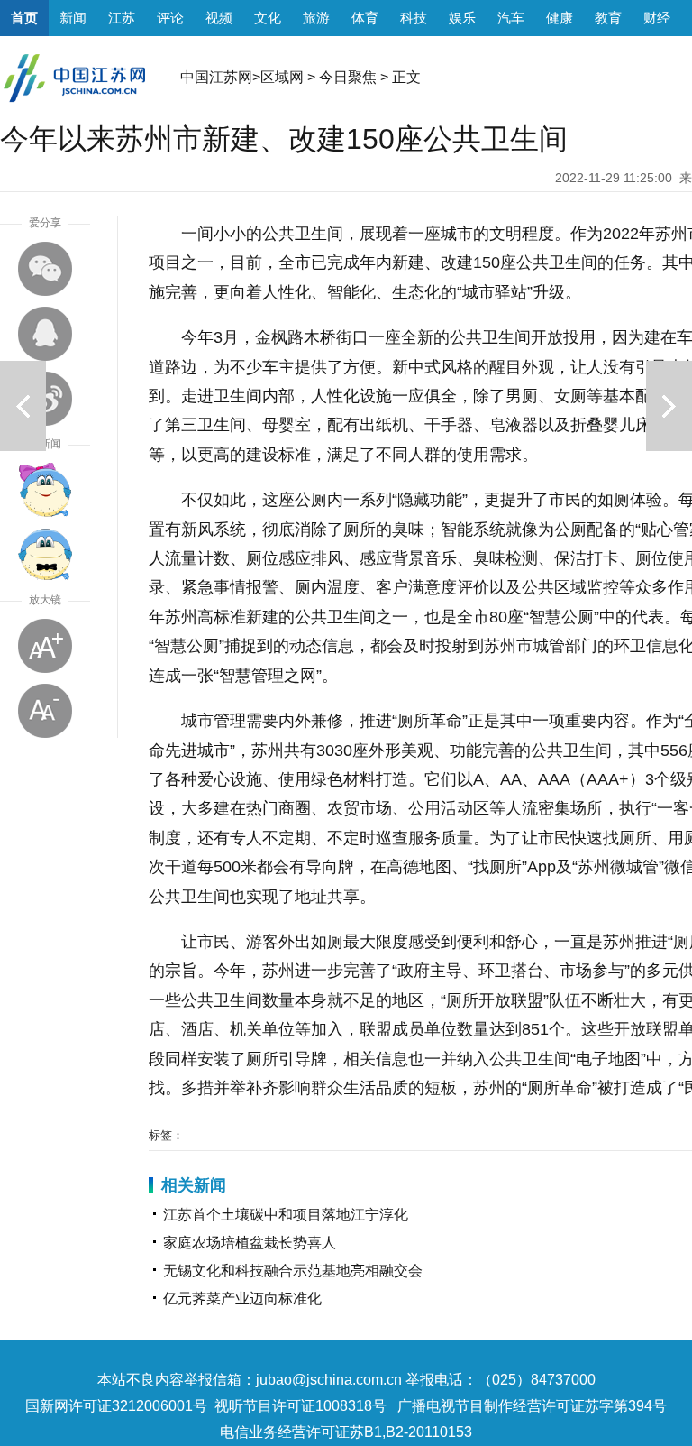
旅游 (316, 17)
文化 (267, 17)
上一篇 (23, 406)
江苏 (121, 17)
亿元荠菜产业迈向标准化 (242, 1298)
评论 (170, 17)
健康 (559, 17)
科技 (413, 17)
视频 (218, 17)
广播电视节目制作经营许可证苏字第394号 (532, 1406)
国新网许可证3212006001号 (116, 1406)
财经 (656, 17)
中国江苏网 (216, 77)
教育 (608, 17)
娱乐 (462, 17)
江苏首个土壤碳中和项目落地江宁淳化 (285, 1214)
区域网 (282, 77)
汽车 (510, 17)
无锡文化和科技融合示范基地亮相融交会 (293, 1270)
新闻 (72, 17)
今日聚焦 (348, 77)
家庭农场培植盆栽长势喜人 (249, 1242)
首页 (24, 17)
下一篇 (669, 406)
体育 (364, 17)
